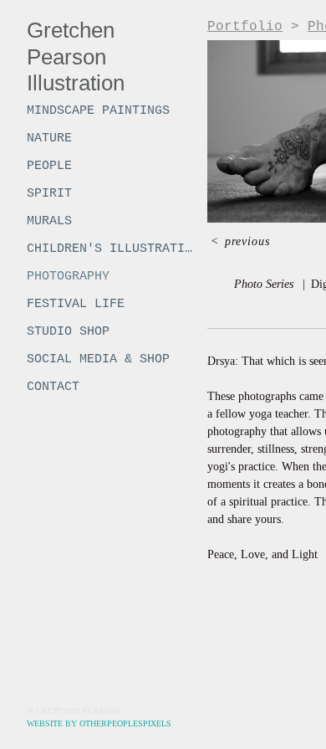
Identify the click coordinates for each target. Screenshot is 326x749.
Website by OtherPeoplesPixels (99, 723)
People (49, 166)
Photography (68, 276)
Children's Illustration (110, 249)
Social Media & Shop (98, 359)
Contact (53, 387)
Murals (49, 221)
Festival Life (76, 304)
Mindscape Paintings (98, 111)
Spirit (49, 194)
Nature (49, 138)
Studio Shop (68, 332)
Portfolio (245, 26)
